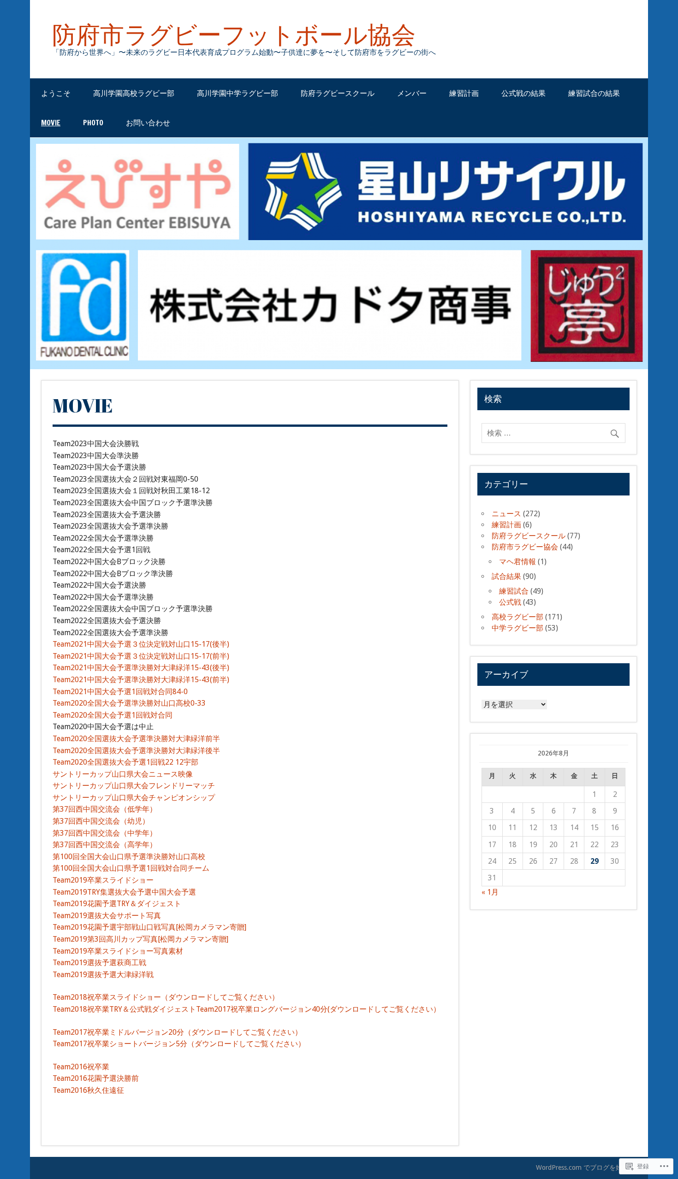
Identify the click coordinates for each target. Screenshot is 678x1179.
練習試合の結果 (594, 93)
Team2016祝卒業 (81, 1066)
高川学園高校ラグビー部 (133, 93)
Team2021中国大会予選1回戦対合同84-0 (120, 691)
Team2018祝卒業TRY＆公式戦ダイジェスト (124, 1009)
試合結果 (506, 576)
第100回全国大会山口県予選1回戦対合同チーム (131, 868)
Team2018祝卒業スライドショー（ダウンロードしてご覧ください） (166, 997)
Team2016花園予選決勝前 (96, 1078)
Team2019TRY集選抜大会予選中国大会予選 (124, 892)
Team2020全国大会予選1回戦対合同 (112, 715)
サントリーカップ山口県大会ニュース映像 (123, 774)
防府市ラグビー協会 (525, 546)
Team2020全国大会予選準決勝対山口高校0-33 (129, 703)
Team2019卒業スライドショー (103, 880)
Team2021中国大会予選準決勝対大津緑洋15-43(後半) (141, 667)
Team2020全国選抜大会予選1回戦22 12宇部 (125, 762)
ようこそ (56, 93)
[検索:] (553, 433)
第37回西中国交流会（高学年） (105, 844)
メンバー (412, 93)
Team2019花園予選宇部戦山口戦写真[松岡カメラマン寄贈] (149, 927)
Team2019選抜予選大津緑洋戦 (103, 974)
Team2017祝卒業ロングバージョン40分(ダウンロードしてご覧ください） (318, 1009)
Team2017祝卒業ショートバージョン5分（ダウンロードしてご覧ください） (179, 1043)
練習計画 (464, 93)
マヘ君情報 (517, 561)
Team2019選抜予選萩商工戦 (99, 962)
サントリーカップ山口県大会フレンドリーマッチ (134, 785)
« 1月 (490, 892)
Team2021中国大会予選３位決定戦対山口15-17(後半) (141, 644)
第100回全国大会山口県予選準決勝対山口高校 (129, 856)
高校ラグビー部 (517, 617)
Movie (50, 123)
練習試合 (514, 591)
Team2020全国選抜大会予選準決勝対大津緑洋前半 (136, 738)
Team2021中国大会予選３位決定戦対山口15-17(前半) (141, 656)
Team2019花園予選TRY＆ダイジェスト (117, 903)
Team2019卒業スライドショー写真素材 (118, 951)
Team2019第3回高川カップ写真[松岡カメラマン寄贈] (140, 939)
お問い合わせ (148, 123)
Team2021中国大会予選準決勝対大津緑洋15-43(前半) (141, 679)
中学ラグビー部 (517, 628)
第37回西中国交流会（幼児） (101, 821)
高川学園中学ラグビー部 (237, 93)
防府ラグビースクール (338, 93)
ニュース (506, 513)
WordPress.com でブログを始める (585, 1167)
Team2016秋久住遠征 (88, 1090)
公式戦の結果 (523, 93)
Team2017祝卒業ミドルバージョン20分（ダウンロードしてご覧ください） (177, 1032)
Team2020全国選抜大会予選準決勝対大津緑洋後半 (136, 750)
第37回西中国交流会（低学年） (105, 809)
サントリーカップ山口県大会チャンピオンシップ (134, 797)
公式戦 (510, 602)
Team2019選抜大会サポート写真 (107, 915)
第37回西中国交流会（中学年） (105, 833)
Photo (93, 123)
